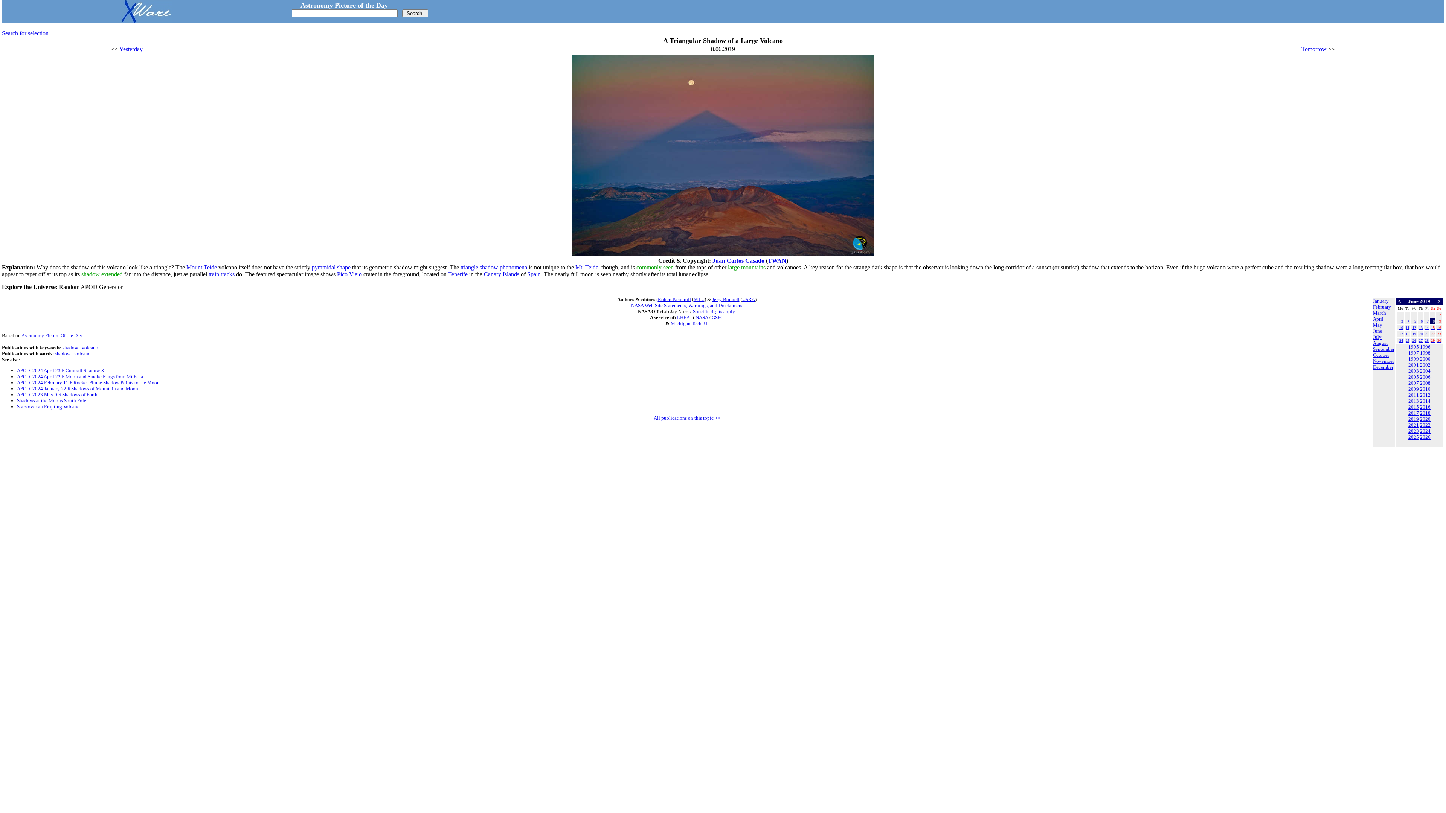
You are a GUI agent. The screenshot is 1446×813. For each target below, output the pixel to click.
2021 (1413, 425)
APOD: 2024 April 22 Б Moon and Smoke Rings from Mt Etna (80, 376)
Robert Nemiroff (674, 299)
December (1383, 367)
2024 (1425, 431)
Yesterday (131, 49)
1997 (1413, 353)
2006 (1425, 377)
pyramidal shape (331, 267)
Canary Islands (501, 274)
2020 (1425, 419)
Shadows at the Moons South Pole (51, 400)
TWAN (777, 260)
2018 (1425, 413)
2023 (1413, 431)
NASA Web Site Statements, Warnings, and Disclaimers (686, 305)
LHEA (683, 317)
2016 (1425, 407)
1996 (1425, 347)
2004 (1425, 371)
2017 (1413, 413)
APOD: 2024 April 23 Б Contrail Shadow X (60, 370)
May (1377, 325)
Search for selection (25, 33)
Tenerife (458, 274)
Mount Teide (201, 267)
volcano (90, 347)
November (1383, 361)
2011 (1413, 395)
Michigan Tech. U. (689, 323)
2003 (1413, 371)
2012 (1425, 395)
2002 (1425, 365)
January (1381, 301)
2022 (1425, 425)
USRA (748, 299)
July (1377, 337)
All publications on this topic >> (687, 418)
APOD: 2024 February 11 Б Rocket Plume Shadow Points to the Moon (88, 382)
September (1383, 349)
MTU (699, 299)
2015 (1413, 407)
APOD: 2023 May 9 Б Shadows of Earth (57, 394)
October (1381, 355)
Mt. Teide (586, 267)
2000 (1425, 359)
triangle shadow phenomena (494, 267)
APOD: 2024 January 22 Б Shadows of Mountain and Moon (77, 388)
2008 (1425, 383)
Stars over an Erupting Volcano (48, 407)
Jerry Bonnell (726, 299)
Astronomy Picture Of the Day (51, 335)
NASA (702, 317)
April (1378, 319)
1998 (1425, 353)
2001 (1413, 365)
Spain (534, 274)
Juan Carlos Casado (738, 260)
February (1382, 307)
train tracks (222, 274)
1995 (1413, 347)
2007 (1413, 383)
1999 (1413, 359)
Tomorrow (1314, 49)
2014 (1425, 401)
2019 (1413, 419)
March (1379, 313)
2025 (1413, 437)
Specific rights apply (714, 311)
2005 (1413, 377)
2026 (1425, 437)
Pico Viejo (349, 274)
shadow (70, 347)
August (1380, 343)
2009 (1413, 389)
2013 (1413, 401)
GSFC (718, 317)
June (1377, 331)
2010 (1425, 389)
